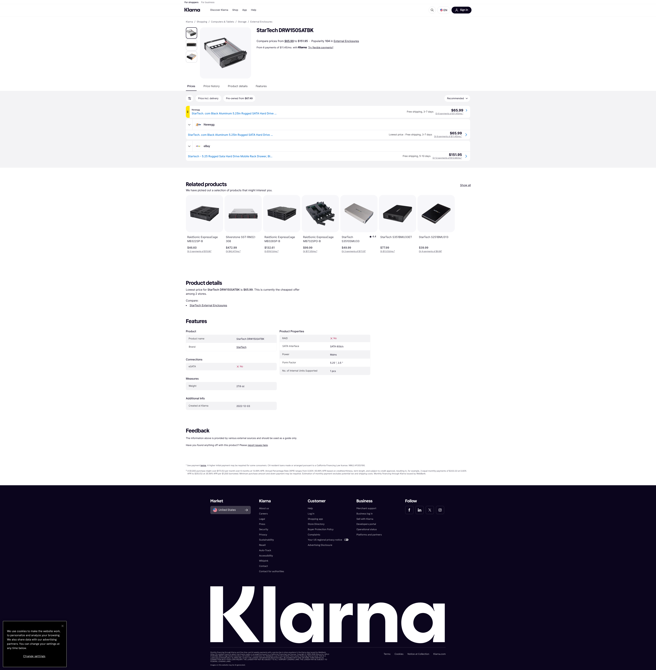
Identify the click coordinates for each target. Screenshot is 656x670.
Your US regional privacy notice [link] (325, 539)
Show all (465, 185)
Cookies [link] (399, 654)
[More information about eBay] (189, 146)
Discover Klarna (219, 10)
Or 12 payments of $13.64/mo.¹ (447, 158)
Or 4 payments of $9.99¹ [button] (430, 251)
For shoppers (191, 2)
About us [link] (264, 508)
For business (208, 2)
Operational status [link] (367, 529)
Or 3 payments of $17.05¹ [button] (354, 251)
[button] (443, 10)
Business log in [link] (365, 513)
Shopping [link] (202, 21)
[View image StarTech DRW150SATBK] (191, 33)
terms (203, 465)
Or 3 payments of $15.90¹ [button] (199, 251)
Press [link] (262, 524)
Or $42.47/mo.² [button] (233, 251)
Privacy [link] (263, 534)
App (244, 10)
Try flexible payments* (320, 47)
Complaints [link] (314, 534)
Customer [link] (317, 501)
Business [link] (365, 501)
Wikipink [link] (263, 560)
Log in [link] (311, 513)
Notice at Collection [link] (418, 654)
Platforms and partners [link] (369, 534)
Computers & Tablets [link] (222, 21)
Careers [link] (263, 513)
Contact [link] (263, 566)
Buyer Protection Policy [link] (320, 529)
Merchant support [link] (366, 508)
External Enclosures (346, 41)
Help (253, 10)
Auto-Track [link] (265, 550)
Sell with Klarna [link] (365, 519)
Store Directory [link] (316, 524)
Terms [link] (387, 654)
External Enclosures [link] (261, 21)
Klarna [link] (189, 21)
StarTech (241, 347)
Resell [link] (262, 545)
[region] (35, 644)
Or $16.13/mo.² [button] (271, 251)
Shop (235, 10)
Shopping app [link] (315, 519)
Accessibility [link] (266, 555)
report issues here (258, 445)
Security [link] (263, 529)
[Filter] (189, 98)
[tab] (191, 86)
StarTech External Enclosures (208, 305)
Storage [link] (242, 21)
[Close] (62, 626)
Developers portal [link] (366, 524)
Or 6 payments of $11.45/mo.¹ (449, 113)
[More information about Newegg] (189, 124)
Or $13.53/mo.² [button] (387, 251)
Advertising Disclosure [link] (320, 545)
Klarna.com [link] (439, 654)
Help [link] (310, 508)
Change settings (34, 656)
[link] (409, 510)
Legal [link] (262, 519)
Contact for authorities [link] (271, 571)
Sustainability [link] (266, 539)
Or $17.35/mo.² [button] (310, 251)
